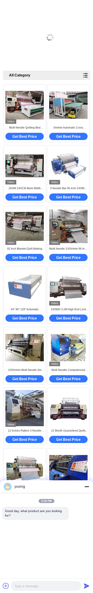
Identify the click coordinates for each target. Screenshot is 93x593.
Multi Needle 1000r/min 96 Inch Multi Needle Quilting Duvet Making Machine (68, 249)
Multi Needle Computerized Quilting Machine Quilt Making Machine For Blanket (68, 370)
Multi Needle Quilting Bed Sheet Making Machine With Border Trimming (24, 128)
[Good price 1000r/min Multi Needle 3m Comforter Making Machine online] (24, 347)
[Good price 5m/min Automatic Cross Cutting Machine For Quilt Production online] (68, 105)
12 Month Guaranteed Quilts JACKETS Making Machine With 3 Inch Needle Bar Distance (68, 431)
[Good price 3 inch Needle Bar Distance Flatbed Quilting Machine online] (24, 468)
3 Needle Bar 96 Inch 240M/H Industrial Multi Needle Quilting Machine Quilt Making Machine (68, 188)
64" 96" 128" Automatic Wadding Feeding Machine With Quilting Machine (24, 309)
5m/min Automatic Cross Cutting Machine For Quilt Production (68, 128)
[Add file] (6, 586)
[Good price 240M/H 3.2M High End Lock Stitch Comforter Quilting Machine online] (68, 287)
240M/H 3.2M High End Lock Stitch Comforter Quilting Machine (68, 309)
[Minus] (86, 486)
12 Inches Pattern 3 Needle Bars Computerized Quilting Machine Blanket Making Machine (25, 431)
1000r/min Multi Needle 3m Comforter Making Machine (24, 370)
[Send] (86, 586)
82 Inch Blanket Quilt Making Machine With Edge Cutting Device (24, 249)
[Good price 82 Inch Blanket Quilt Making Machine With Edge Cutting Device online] (24, 226)
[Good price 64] (24, 287)
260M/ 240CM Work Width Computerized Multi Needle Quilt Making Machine (25, 188)
